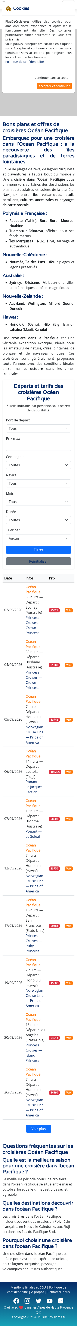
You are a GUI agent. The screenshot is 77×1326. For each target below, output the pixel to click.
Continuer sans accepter (52, 78)
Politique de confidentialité (24, 62)
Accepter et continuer (54, 86)
